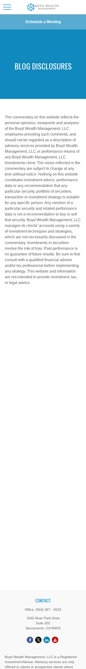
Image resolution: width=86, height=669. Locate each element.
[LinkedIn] (46, 640)
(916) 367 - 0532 (48, 609)
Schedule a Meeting (43, 22)
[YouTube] (55, 640)
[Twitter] (38, 640)
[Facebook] (30, 640)
